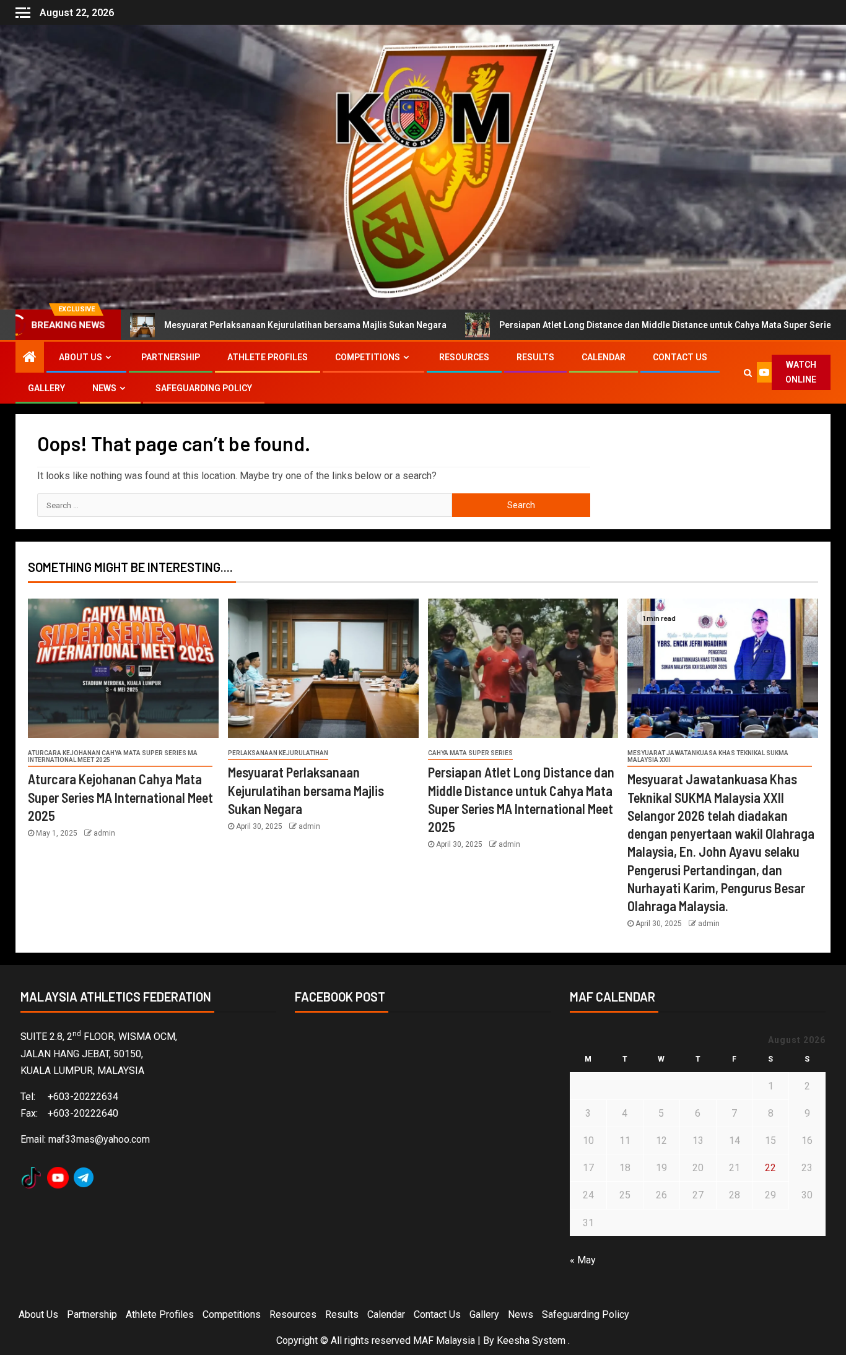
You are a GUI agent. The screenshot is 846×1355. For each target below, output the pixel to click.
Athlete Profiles (267, 357)
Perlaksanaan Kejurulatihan (278, 753)
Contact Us (680, 357)
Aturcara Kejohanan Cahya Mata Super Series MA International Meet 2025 (113, 756)
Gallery (46, 388)
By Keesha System (524, 1340)
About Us (80, 357)
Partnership (170, 357)
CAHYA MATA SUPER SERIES (470, 753)
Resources (464, 357)
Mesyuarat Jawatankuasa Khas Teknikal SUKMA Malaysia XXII (707, 756)
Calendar (604, 357)
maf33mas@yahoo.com (99, 1139)
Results (535, 357)
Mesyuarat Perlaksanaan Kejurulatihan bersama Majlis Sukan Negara (225, 325)
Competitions (367, 357)
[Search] (747, 372)
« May (583, 1260)
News (104, 388)
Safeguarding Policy (203, 388)
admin (104, 833)
